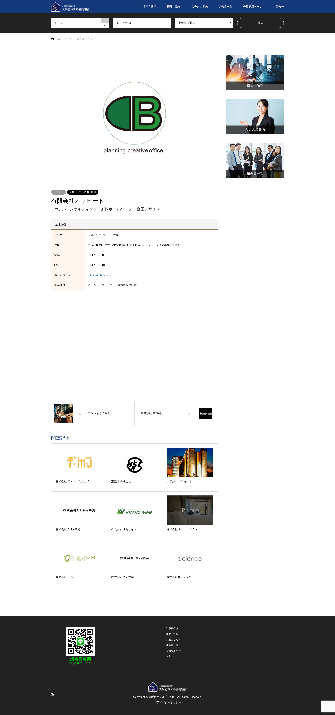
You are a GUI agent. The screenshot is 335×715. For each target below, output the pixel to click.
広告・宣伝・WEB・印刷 (83, 192)
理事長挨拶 (149, 6)
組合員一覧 (225, 6)
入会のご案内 (200, 6)
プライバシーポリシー (167, 702)
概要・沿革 (174, 6)
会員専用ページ (252, 6)
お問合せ (278, 6)
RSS (52, 694)
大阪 (58, 192)
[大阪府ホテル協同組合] (70, 6)
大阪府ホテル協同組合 (162, 696)
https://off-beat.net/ (99, 275)
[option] (134, 117)
